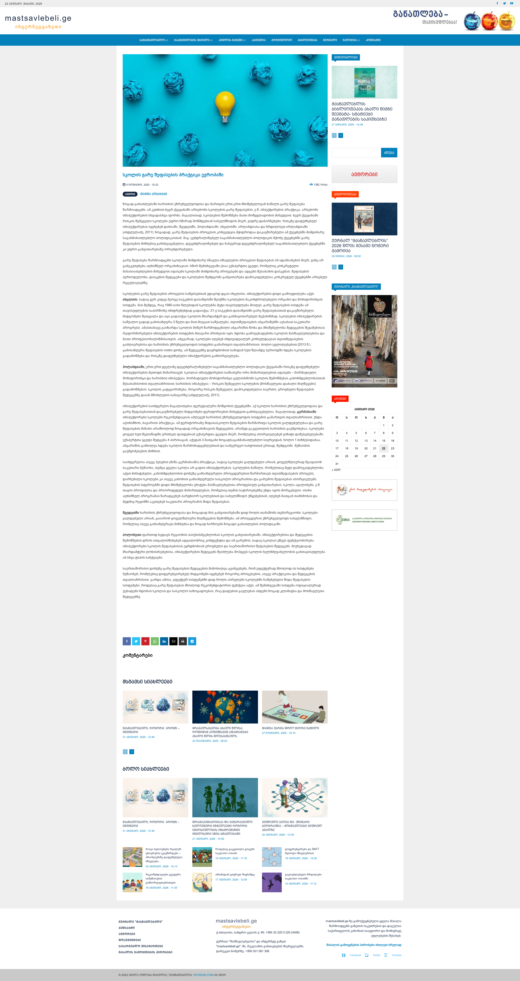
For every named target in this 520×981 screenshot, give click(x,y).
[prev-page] (125, 751)
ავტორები (127, 934)
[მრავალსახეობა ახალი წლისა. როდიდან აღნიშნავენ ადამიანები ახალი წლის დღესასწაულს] (225, 707)
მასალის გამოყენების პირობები (145, 952)
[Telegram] (192, 641)
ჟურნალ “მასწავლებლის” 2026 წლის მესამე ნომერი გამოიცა (360, 245)
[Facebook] (497, 3)
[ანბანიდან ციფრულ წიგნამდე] (202, 882)
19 (356, 448)
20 (366, 448)
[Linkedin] (164, 641)
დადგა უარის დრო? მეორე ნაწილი (290, 728)
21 (374, 448)
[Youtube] (511, 3)
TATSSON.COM (203, 975)
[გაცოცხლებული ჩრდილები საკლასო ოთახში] (272, 882)
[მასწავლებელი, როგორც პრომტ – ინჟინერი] (155, 707)
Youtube (396, 955)
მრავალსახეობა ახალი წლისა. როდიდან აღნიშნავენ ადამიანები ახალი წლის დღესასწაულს (220, 732)
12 (356, 440)
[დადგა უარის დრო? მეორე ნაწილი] (295, 707)
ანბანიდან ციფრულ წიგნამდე (235, 874)
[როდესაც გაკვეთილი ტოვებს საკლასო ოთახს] (202, 857)
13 (366, 440)
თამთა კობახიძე (153, 194)
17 (337, 448)
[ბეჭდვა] (183, 641)
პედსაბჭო (127, 927)
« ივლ (336, 470)
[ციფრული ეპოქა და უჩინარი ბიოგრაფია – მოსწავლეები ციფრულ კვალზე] (295, 797)
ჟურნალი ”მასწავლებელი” (141, 921)
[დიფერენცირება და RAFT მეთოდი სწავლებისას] (272, 857)
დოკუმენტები (130, 940)
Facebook (355, 955)
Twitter (376, 955)
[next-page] (131, 751)
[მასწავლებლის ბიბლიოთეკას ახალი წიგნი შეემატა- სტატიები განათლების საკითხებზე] (364, 82)
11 (346, 440)
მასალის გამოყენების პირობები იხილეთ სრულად (363, 945)
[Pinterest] (145, 641)
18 (346, 448)
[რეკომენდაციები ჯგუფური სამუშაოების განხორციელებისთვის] (132, 882)
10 (337, 440)
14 (374, 440)
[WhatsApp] (155, 641)
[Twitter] (504, 3)
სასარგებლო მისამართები (141, 946)
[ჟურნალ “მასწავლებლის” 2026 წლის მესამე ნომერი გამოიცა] (364, 219)
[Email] (173, 641)
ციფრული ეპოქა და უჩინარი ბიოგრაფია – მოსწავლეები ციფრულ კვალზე (292, 826)
